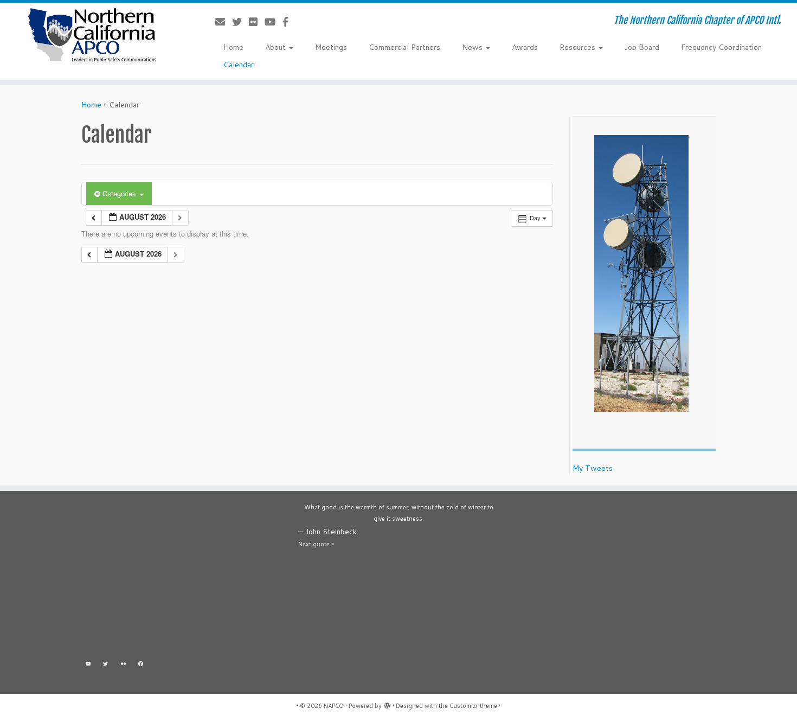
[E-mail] (223, 22)
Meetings (331, 47)
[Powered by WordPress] (387, 703)
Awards (525, 47)
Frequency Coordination (721, 47)
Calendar (238, 64)
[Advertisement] (181, 578)
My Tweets (593, 468)
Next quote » (316, 544)
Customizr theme (473, 705)
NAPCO (334, 705)
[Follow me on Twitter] (240, 22)
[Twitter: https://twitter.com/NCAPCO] (106, 665)
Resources (578, 47)
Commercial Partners (404, 47)
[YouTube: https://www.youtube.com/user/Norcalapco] (88, 665)
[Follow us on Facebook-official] (288, 22)
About (276, 47)
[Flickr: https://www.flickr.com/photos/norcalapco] (123, 665)
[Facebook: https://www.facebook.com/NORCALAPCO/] (141, 665)
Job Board (642, 47)
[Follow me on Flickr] (257, 22)
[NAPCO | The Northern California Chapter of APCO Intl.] (92, 35)
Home (233, 47)
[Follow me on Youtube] (273, 22)
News (473, 47)
